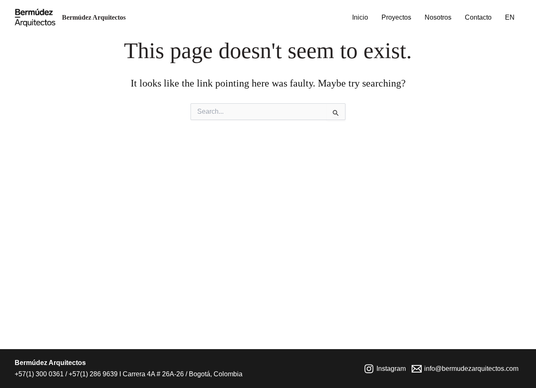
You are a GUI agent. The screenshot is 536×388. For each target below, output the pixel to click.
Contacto (478, 17)
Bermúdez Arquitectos (94, 17)
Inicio (360, 17)
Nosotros (438, 17)
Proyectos (396, 17)
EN (510, 17)
